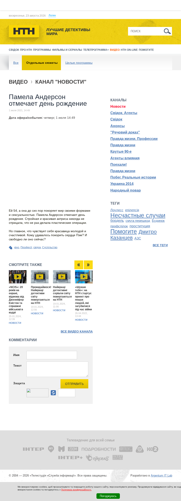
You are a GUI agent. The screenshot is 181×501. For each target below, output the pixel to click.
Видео (115, 49)
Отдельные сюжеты (42, 62)
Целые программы (78, 62)
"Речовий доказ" (125, 132)
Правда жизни (122, 145)
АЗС (137, 238)
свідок (37, 247)
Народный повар (125, 190)
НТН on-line (129, 49)
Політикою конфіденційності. (76, 489)
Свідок (14, 49)
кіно (16, 247)
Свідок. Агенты (123, 113)
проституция (140, 226)
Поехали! (118, 164)
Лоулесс (116, 210)
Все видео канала (77, 331)
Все (16, 62)
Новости (15, 323)
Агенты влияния (125, 158)
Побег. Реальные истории (133, 177)
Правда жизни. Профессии (134, 139)
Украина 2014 (122, 184)
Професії (26, 247)
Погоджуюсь (108, 496)
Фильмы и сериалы (67, 49)
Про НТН (26, 49)
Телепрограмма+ (96, 49)
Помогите (146, 49)
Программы (42, 49)
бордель (117, 220)
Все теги (160, 245)
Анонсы (117, 126)
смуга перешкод (138, 220)
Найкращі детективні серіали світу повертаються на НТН (62, 293)
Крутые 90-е (121, 151)
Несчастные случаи (137, 215)
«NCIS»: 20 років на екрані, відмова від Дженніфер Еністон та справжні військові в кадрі (16, 300)
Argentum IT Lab (161, 475)
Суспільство (49, 247)
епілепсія (132, 210)
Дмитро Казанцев (133, 235)
